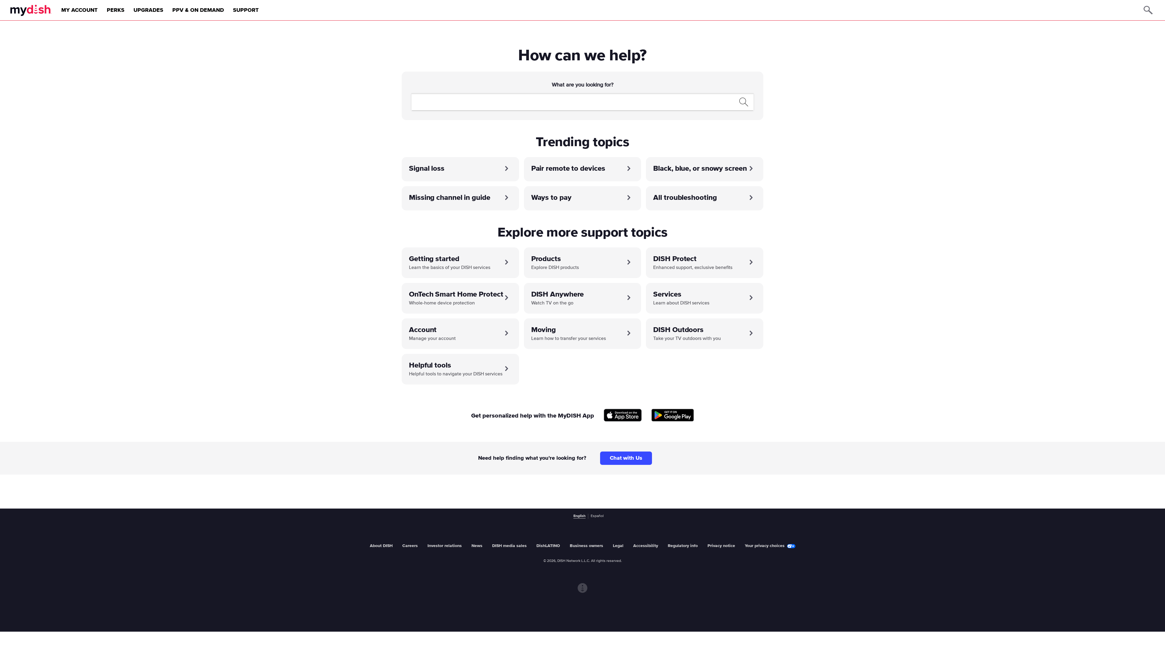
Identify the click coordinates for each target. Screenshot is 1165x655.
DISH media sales (509, 546)
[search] (575, 102)
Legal (618, 546)
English (579, 516)
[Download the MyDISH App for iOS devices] (623, 415)
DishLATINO (548, 546)
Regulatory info (683, 546)
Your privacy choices (765, 546)
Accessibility (645, 546)
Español (597, 516)
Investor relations (444, 546)
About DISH (381, 546)
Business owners (586, 546)
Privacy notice (721, 546)
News (476, 546)
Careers (410, 546)
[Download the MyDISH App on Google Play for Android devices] (672, 415)
